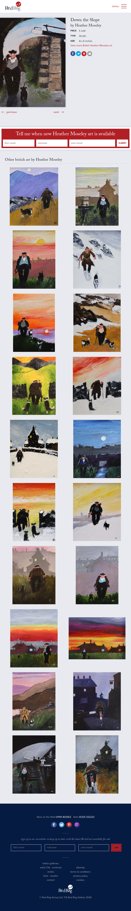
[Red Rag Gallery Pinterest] (69, 824)
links (45, 875)
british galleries (50, 863)
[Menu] (124, 6)
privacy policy (80, 875)
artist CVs (45, 867)
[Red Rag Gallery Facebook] (54, 824)
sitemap (80, 867)
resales (54, 875)
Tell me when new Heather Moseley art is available (65, 134)
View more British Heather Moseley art (91, 45)
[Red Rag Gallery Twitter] (61, 824)
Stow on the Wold (54, 817)
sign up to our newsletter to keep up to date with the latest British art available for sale (65, 839)
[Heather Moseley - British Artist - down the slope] (33, 62)
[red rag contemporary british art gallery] (13, 6)
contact (51, 880)
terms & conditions (80, 871)
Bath (83, 817)
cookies (80, 880)
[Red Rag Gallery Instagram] (77, 824)
